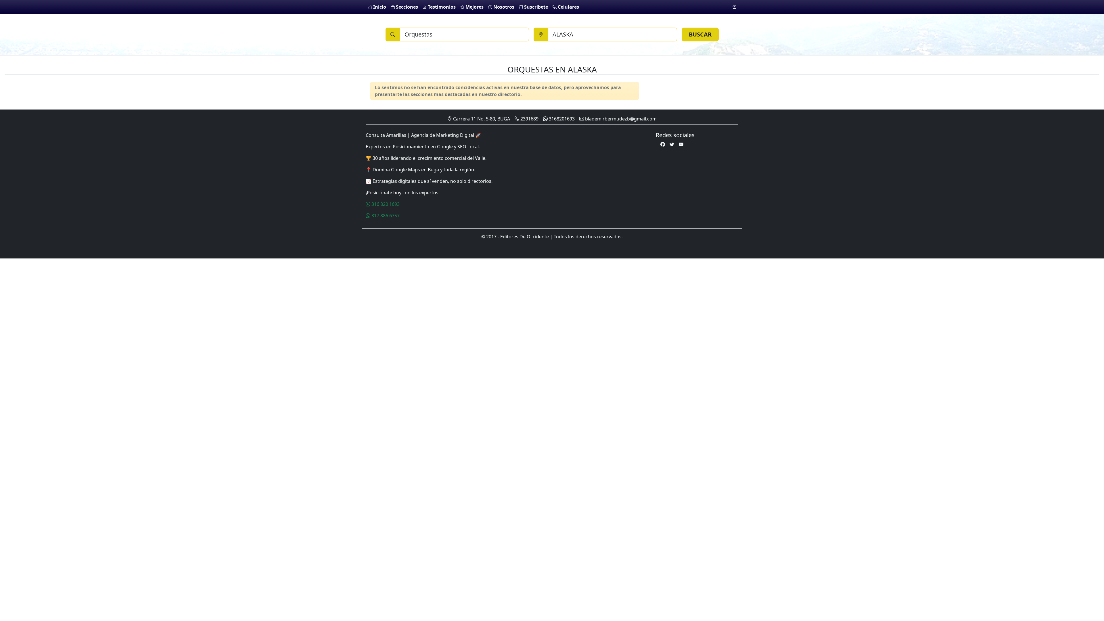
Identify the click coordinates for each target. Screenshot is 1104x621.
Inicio (379, 7)
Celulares (568, 7)
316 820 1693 (385, 204)
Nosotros (503, 7)
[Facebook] (662, 144)
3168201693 (561, 119)
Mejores (474, 7)
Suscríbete (535, 7)
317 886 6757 (385, 215)
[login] (733, 7)
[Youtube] (681, 144)
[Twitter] (672, 144)
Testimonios (441, 7)
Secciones (406, 7)
